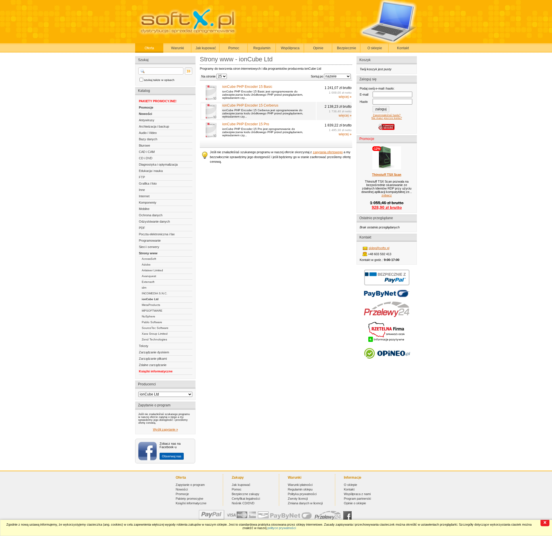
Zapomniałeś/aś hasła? (386, 115)
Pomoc (233, 48)
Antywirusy (146, 120)
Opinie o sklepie (355, 503)
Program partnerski (357, 498)
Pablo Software (152, 322)
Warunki (177, 48)
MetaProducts (151, 304)
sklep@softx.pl (379, 248)
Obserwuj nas (171, 456)
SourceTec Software (155, 327)
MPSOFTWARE (152, 310)
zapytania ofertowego (328, 152)
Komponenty (147, 202)
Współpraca (290, 48)
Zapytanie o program (190, 484)
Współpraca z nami (357, 494)
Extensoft (148, 281)
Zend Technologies (154, 339)
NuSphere (148, 316)
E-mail (364, 94)
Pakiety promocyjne (189, 498)
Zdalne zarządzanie (152, 365)
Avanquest (149, 276)
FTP (142, 177)
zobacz (387, 195)
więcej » (345, 97)
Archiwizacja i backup (154, 126)
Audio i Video (148, 133)
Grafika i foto (148, 183)
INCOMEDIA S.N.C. (154, 293)
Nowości (145, 113)
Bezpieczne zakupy (245, 494)
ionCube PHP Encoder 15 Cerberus (250, 105)
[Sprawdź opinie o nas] (387, 363)
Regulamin (262, 48)
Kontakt (403, 48)
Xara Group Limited (155, 333)
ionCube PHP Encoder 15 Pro (245, 124)
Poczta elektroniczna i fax (157, 234)
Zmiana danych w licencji (305, 503)
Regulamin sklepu (300, 489)
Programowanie (150, 240)
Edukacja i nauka (151, 171)
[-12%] (386, 168)
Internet (144, 196)
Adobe (146, 264)
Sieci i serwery (149, 247)
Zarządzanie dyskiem (154, 352)
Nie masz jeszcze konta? (386, 118)
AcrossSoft (149, 258)
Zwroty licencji (298, 498)
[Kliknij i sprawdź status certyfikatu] (387, 341)
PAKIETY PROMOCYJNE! (158, 101)
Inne (142, 190)
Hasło (364, 101)
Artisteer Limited (152, 270)
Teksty (143, 346)
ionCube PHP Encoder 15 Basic (247, 87)
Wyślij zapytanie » (165, 429)
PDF (142, 228)
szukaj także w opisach (159, 80)
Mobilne (144, 209)
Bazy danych (148, 139)
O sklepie (374, 48)
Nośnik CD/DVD (243, 503)
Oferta (149, 48)
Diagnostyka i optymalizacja (158, 164)
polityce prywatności (281, 528)
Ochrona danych (150, 215)
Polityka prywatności (302, 494)
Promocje (146, 107)
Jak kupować (205, 48)
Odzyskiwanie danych (154, 221)
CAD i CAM (147, 152)
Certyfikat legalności (246, 498)
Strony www (148, 253)
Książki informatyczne (155, 371)
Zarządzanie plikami (153, 358)
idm (144, 287)
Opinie (318, 48)
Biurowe (144, 145)
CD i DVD (145, 158)
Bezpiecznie (346, 48)
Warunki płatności (300, 484)
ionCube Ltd (150, 299)
